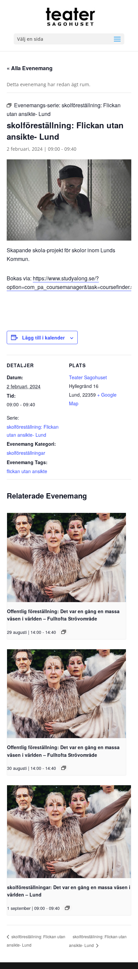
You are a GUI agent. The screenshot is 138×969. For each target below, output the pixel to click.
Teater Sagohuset (88, 377)
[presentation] (66, 557)
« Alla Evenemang (30, 68)
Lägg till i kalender (43, 337)
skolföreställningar (26, 452)
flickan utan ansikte (27, 471)
